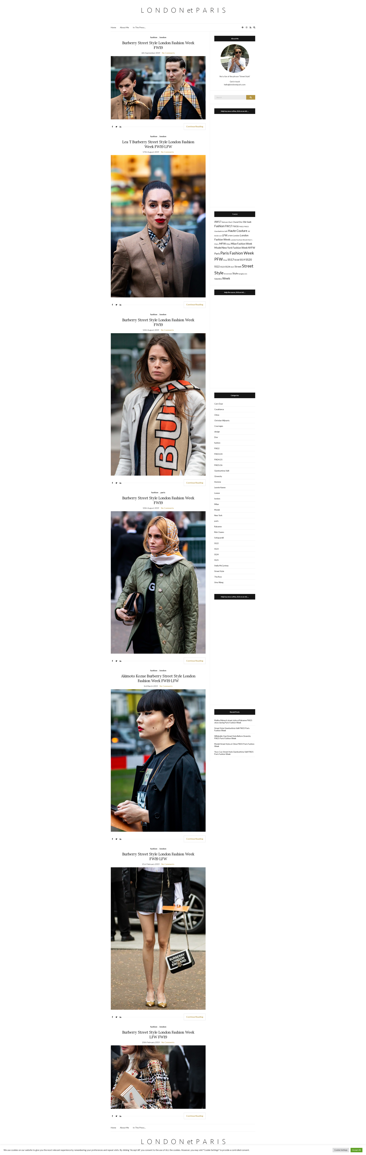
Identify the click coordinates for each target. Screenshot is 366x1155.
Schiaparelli (219, 538)
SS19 (242, 259)
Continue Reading (194, 126)
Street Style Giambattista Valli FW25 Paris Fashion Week (231, 729)
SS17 (231, 259)
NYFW (251, 247)
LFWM (230, 236)
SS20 (248, 259)
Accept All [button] (356, 1150)
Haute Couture (237, 230)
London (236, 235)
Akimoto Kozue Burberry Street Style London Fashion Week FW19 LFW (158, 678)
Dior (241, 222)
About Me (124, 27)
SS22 (217, 266)
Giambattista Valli (220, 231)
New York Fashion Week (235, 247)
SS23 (222, 266)
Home (113, 27)
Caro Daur (218, 404)
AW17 (217, 221)
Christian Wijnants (221, 420)
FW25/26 (218, 465)
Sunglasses (242, 274)
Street (238, 266)
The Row (218, 577)
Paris (217, 253)
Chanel (235, 222)
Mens (216, 244)
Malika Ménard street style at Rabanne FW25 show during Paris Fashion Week (233, 721)
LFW (224, 235)
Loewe (217, 493)
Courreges (218, 426)
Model (218, 247)
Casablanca (219, 409)
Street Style (219, 571)
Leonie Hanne (219, 487)
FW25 (246, 226)
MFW (222, 243)
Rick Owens (219, 532)
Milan (228, 244)
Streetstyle (228, 274)
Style (235, 273)
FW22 (241, 226)
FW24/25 (218, 459)
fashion (153, 37)
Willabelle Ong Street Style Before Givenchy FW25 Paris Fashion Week (232, 737)
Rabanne (218, 526)
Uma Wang (218, 582)
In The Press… (139, 27)
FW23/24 (218, 454)
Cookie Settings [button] (340, 1150)
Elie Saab (247, 222)
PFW (218, 259)
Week (226, 278)
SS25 (232, 267)
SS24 (227, 266)
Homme (217, 482)
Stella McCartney (221, 565)
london (163, 37)
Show (225, 260)
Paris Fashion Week (237, 253)
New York (218, 515)
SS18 (236, 259)
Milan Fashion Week (241, 243)
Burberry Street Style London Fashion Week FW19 (158, 45)
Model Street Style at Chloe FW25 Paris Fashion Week (234, 745)
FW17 (228, 226)
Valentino (218, 279)
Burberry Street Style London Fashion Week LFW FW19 (158, 1034)
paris (163, 492)
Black (230, 222)
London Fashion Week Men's (241, 240)
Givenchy (218, 476)
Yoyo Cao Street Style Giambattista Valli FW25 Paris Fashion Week (233, 753)
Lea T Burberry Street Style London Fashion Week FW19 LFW (158, 144)
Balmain (225, 222)
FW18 (236, 226)
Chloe (216, 415)
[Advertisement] (234, 160)
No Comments (168, 53)
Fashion (219, 226)
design (217, 432)
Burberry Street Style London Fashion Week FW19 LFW (158, 856)
